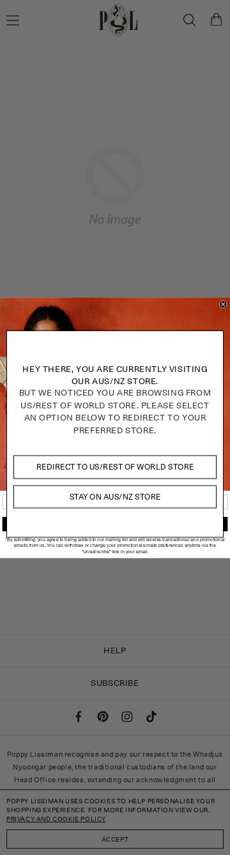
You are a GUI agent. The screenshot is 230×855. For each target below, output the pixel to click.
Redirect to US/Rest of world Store (115, 466)
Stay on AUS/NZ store (115, 496)
